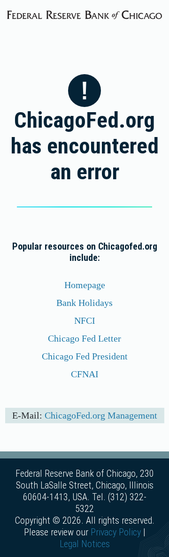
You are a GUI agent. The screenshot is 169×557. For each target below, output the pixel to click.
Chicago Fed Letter (84, 338)
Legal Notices (85, 543)
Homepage (84, 285)
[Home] (84, 13)
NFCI (84, 320)
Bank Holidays (84, 303)
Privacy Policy (116, 532)
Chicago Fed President (85, 356)
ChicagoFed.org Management (101, 415)
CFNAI (85, 374)
